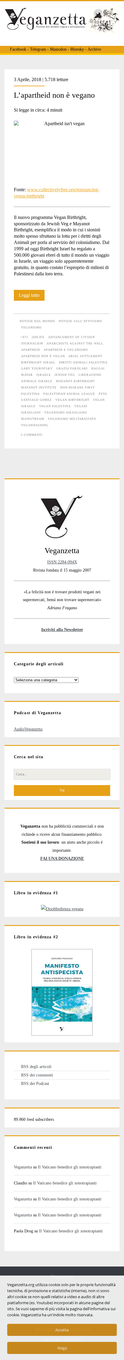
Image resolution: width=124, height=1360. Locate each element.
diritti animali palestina (83, 362)
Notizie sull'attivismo (80, 321)
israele (43, 374)
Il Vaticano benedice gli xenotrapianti (69, 1167)
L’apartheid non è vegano (54, 95)
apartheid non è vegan (43, 356)
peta (103, 393)
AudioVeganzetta (28, 729)
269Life (38, 337)
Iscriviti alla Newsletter (62, 629)
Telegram (38, 49)
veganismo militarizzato (72, 418)
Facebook (18, 49)
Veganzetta (23, 1167)
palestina (30, 393)
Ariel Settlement (85, 356)
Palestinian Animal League (69, 393)
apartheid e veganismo (66, 349)
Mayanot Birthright (75, 381)
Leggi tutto (32, 296)
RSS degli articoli (36, 1066)
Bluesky (77, 49)
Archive (94, 49)
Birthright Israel (38, 362)
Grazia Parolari (72, 368)
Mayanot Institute (39, 387)
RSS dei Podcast (35, 1083)
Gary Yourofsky (37, 368)
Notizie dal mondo (37, 321)
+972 (24, 337)
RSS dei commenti (37, 1075)
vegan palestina (55, 406)
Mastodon (58, 49)
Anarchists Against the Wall (75, 343)
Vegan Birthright (72, 399)
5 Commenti (31, 434)
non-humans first (77, 387)
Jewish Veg (64, 374)
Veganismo (31, 327)
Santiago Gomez (36, 399)
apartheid (30, 349)
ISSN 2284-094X (62, 562)
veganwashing (34, 425)
